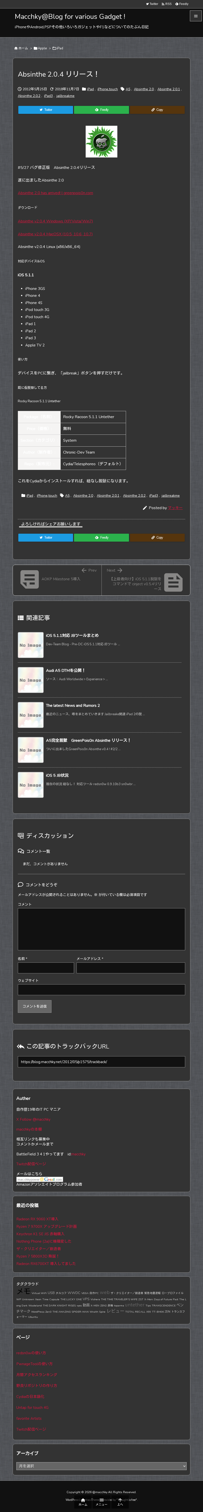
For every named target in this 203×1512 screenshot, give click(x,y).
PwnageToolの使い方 (34, 1363)
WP (18, 1299)
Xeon (38, 1299)
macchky (78, 1154)
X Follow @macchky (33, 1119)
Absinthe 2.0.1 (168, 89)
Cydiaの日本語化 (30, 1396)
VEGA (85, 1293)
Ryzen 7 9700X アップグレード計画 (46, 1226)
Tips (148, 1305)
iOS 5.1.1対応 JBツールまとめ (72, 635)
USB (51, 1292)
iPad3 (48, 95)
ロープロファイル (172, 1293)
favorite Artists (29, 1418)
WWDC (74, 1292)
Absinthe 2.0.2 (29, 95)
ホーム (23, 48)
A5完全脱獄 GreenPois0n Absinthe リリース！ (88, 740)
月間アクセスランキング (36, 1374)
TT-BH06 (158, 1312)
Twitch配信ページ (31, 1164)
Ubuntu (33, 1317)
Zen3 (48, 1312)
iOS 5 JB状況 (57, 775)
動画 (86, 1305)
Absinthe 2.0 (144, 89)
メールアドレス (89, 959)
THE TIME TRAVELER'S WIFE (119, 1299)
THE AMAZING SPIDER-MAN (70, 1312)
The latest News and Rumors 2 (73, 705)
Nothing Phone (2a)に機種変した (44, 1241)
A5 (128, 89)
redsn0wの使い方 (31, 1353)
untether (135, 1304)
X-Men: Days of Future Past (161, 1299)
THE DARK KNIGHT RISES (59, 1305)
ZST (140, 1299)
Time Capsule (50, 1299)
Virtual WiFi (39, 1293)
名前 (22, 959)
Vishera (95, 1299)
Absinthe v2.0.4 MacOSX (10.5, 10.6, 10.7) (55, 234)
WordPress (37, 1312)
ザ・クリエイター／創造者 (38, 1248)
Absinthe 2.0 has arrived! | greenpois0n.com (55, 193)
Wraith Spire (97, 1312)
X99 (148, 1312)
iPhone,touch (108, 89)
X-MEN (95, 1305)
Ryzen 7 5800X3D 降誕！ (38, 1256)
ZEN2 (103, 1305)
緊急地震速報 (152, 1293)
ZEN (167, 1311)
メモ (23, 1291)
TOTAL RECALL (135, 1312)
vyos (79, 1305)
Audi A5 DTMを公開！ (66, 670)
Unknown (28, 1299)
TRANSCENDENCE (164, 1305)
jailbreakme (65, 95)
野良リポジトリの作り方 (36, 1385)
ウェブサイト (28, 980)
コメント (25, 904)
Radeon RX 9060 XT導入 (37, 1219)
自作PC (94, 1293)
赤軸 (110, 1305)
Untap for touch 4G (32, 1407)
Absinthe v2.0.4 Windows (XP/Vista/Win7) (55, 221)
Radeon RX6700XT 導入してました (46, 1263)
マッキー (175, 507)
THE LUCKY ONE (71, 1299)
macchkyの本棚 (29, 1129)
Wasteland (35, 1305)
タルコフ (61, 1293)
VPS (86, 1298)
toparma (119, 1305)
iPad (60, 48)
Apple (42, 48)
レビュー (115, 1311)
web (105, 1292)
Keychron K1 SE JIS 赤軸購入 (40, 1234)
